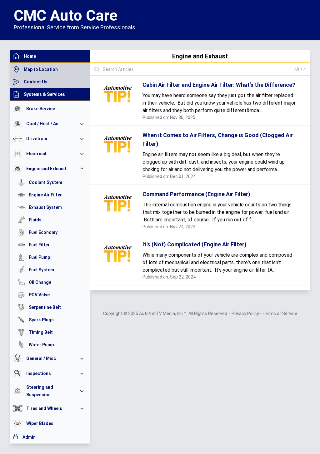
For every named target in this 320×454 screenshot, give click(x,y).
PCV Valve (39, 294)
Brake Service (40, 108)
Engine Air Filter (45, 194)
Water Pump (41, 344)
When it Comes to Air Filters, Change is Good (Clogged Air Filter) (217, 139)
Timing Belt (41, 332)
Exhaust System (45, 207)
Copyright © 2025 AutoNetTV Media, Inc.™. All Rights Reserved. (166, 313)
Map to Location (41, 69)
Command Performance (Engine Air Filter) (196, 194)
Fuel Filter (39, 244)
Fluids (35, 219)
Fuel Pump (39, 257)
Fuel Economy (43, 232)
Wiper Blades (39, 423)
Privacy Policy (246, 313)
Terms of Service (279, 313)
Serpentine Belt (45, 307)
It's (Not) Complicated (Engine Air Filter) (194, 244)
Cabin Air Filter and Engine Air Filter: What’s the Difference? (218, 84)
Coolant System (45, 182)
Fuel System (41, 269)
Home (30, 56)
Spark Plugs (41, 319)
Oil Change (40, 282)
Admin (29, 437)
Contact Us (36, 81)
